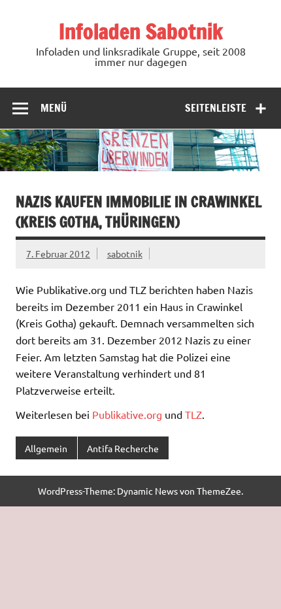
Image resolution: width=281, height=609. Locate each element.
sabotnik (124, 253)
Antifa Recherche (123, 448)
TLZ (193, 414)
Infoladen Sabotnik (141, 31)
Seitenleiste (215, 108)
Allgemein (46, 448)
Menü (54, 108)
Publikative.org (127, 414)
